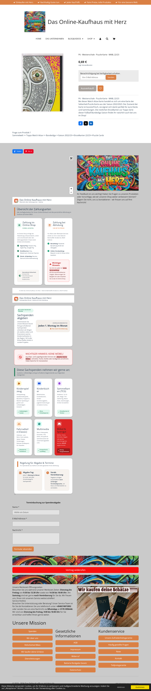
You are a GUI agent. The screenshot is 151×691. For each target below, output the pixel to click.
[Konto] (100, 39)
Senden (111, 77)
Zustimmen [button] (140, 687)
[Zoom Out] (71, 192)
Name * (15, 507)
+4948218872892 (63, 606)
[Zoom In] (71, 188)
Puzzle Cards (98, 135)
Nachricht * (17, 530)
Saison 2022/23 (65, 135)
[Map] (43, 175)
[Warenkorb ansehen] (114, 39)
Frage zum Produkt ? (21, 132)
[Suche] (107, 39)
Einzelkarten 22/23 (82, 135)
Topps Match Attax (34, 135)
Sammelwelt (17, 135)
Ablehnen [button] (121, 687)
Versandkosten (87, 65)
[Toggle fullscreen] (71, 158)
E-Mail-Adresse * (19, 518)
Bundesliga (51, 135)
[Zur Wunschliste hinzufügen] (100, 88)
